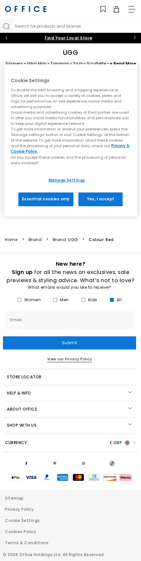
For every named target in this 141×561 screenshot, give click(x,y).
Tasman (59, 63)
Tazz (78, 63)
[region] (71, 140)
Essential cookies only (46, 198)
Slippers (14, 63)
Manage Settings (67, 180)
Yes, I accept (100, 198)
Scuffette (96, 63)
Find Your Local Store (68, 38)
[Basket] (112, 9)
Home (11, 240)
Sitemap (14, 498)
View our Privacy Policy (69, 359)
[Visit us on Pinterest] (56, 463)
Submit (69, 343)
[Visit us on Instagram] (85, 463)
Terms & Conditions (27, 543)
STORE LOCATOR (24, 377)
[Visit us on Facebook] (27, 463)
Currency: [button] (63, 442)
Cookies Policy (20, 531)
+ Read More (123, 63)
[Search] (6, 26)
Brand (35, 240)
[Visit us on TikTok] (113, 463)
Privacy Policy (19, 509)
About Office (22, 409)
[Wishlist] (99, 9)
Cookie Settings (22, 520)
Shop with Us (21, 425)
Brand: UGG (65, 240)
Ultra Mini (37, 63)
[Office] (26, 9)
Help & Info (19, 393)
